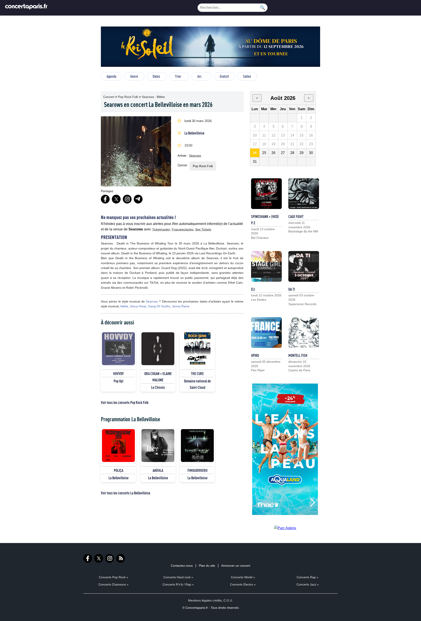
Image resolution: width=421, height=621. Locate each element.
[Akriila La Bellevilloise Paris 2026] (157, 445)
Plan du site (207, 565)
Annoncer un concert (235, 565)
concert (109, 97)
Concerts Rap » (307, 577)
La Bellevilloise (194, 133)
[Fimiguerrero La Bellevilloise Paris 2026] (197, 445)
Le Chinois (158, 387)
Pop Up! (118, 381)
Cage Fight (295, 216)
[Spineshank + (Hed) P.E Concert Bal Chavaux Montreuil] (266, 193)
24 (255, 152)
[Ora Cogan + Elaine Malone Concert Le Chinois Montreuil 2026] (157, 348)
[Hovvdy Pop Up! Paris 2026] (118, 348)
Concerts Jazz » (307, 584)
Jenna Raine (180, 306)
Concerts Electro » (243, 584)
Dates (156, 76)
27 (283, 153)
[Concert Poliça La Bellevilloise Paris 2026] (118, 445)
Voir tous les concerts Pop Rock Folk (124, 402)
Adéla (124, 306)
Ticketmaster (161, 229)
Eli (253, 289)
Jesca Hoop (138, 306)
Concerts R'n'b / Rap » (178, 584)
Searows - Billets (153, 97)
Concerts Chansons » (113, 584)
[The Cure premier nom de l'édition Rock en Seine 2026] (197, 348)
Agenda (111, 76)
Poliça (118, 470)
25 (264, 153)
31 (255, 161)
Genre (134, 76)
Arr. (199, 76)
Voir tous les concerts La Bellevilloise (125, 493)
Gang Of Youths (159, 306)
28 (292, 153)
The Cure (197, 373)
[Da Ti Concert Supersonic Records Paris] (303, 266)
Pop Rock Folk (128, 97)
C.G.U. (228, 600)
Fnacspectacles (182, 229)
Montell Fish (297, 355)
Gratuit (224, 76)
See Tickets (203, 229)
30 (311, 153)
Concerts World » (243, 577)
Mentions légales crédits (205, 600)
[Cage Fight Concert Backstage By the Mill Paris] (303, 193)
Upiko (255, 355)
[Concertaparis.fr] (26, 7)
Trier (178, 76)
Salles (247, 76)
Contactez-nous (182, 565)
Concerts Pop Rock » (113, 577)
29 (301, 153)
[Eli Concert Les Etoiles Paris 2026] (266, 266)
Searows (195, 155)
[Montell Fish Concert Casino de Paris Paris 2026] (303, 332)
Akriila (158, 470)
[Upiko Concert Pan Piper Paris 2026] (266, 332)
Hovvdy (118, 373)
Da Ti (291, 289)
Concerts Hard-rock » (178, 577)
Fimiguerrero (197, 470)
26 (273, 153)
